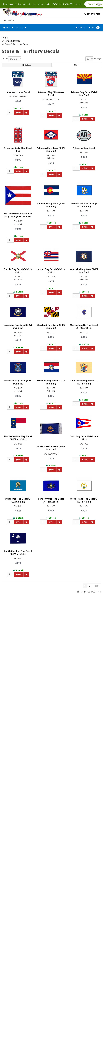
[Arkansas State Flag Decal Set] (18, 135)
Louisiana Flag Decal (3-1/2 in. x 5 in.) (18, 326)
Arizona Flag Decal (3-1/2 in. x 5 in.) (84, 94)
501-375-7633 (93, 14)
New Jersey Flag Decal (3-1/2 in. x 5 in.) (83, 382)
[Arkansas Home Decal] (18, 79)
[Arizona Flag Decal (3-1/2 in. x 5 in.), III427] (84, 79)
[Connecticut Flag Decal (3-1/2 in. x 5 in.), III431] (84, 190)
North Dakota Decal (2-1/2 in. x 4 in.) (51, 448)
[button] (99, 4)
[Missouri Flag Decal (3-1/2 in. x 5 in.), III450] (51, 367)
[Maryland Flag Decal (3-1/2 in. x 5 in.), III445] (51, 312)
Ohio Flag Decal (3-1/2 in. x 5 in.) (84, 438)
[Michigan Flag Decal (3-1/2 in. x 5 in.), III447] (18, 367)
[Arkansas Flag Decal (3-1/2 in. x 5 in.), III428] (51, 135)
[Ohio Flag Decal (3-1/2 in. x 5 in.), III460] (84, 423)
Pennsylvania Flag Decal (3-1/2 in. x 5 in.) (51, 500)
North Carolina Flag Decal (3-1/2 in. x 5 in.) (18, 438)
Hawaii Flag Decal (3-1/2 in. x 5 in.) (51, 271)
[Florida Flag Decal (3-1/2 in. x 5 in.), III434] (18, 256)
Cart (94, 27)
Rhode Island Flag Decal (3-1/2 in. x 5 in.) (84, 500)
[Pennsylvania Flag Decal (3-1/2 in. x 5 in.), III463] (51, 485)
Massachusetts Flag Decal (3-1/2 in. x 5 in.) (84, 326)
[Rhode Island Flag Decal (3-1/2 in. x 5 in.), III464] (84, 485)
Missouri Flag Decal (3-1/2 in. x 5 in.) (51, 382)
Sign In (81, 27)
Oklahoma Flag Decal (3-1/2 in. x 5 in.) (18, 500)
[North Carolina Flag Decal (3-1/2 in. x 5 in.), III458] (18, 423)
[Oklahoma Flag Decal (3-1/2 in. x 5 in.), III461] (18, 485)
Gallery (27, 65)
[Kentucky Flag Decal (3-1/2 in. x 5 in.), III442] (84, 256)
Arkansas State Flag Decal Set (18, 149)
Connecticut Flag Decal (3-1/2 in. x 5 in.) (84, 205)
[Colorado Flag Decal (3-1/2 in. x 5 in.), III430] (51, 190)
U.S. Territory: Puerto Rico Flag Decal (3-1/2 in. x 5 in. (18, 215)
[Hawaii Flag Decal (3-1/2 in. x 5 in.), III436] (51, 256)
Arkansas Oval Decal (84, 148)
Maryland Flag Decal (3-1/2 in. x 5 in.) (51, 326)
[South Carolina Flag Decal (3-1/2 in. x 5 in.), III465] (18, 538)
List (77, 65)
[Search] (5, 20)
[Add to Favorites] (26, 112)
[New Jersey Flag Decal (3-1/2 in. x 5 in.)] (84, 367)
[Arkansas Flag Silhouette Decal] (51, 79)
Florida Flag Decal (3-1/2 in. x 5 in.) (18, 271)
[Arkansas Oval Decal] (84, 135)
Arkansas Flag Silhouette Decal (51, 94)
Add (19, 112)
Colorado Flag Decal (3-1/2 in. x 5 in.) (51, 205)
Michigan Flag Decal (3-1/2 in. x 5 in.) (18, 382)
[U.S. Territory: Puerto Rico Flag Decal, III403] (18, 195)
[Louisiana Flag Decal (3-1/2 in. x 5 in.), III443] (18, 312)
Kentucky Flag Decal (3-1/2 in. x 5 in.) (84, 271)
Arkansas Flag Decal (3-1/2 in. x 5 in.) (51, 149)
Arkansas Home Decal (18, 92)
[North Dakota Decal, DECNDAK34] (51, 428)
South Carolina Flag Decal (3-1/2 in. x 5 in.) (18, 552)
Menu (21, 27)
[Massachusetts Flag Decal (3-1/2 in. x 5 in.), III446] (84, 312)
